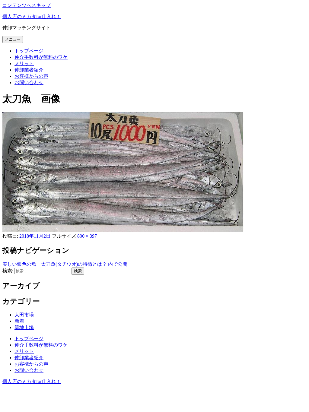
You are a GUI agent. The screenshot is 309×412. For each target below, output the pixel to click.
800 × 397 (87, 236)
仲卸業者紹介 (28, 69)
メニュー (13, 39)
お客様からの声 (31, 76)
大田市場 (24, 314)
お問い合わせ (28, 82)
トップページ (28, 50)
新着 (19, 321)
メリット (24, 63)
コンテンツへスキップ (26, 5)
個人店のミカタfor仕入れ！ (31, 16)
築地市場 (24, 327)
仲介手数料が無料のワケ (41, 57)
